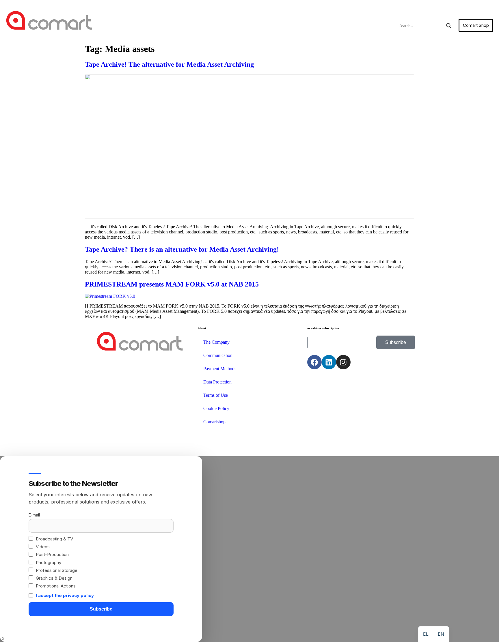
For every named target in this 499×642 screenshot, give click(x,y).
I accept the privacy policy (65, 595)
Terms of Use (215, 395)
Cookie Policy (216, 408)
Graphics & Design (54, 578)
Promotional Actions (56, 586)
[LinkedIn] (329, 362)
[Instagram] (343, 362)
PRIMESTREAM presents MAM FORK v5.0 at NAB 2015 (172, 284)
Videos (43, 546)
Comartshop (214, 421)
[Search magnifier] (449, 26)
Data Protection (217, 381)
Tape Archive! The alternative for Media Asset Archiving (169, 64)
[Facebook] (314, 362)
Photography (48, 562)
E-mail (34, 514)
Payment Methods (219, 368)
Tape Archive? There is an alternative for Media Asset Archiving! (182, 249)
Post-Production (52, 554)
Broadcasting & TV (54, 539)
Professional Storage (56, 570)
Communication (217, 355)
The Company (216, 342)
